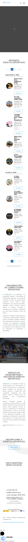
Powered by (3, 537)
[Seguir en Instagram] (14, 470)
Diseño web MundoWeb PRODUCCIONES (13, 522)
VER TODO (14, 355)
